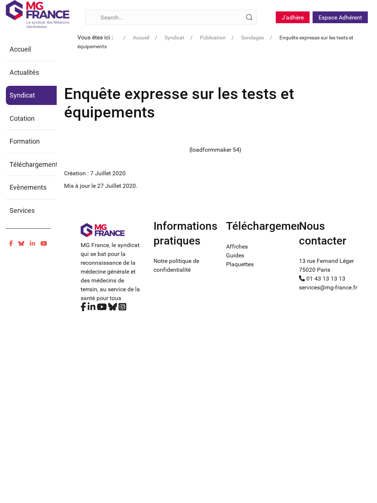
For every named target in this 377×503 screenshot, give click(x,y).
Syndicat (22, 95)
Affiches (237, 246)
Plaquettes (240, 264)
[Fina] (38, 14)
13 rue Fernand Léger (326, 260)
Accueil (20, 49)
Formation (25, 141)
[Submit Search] (249, 17)
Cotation (22, 118)
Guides (235, 255)
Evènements (28, 187)
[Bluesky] (21, 243)
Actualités (24, 72)
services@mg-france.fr (328, 287)
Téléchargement (34, 164)
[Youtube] (43, 243)
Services (22, 210)
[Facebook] (11, 243)
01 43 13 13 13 (325, 278)
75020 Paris (314, 269)
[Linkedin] (32, 243)
